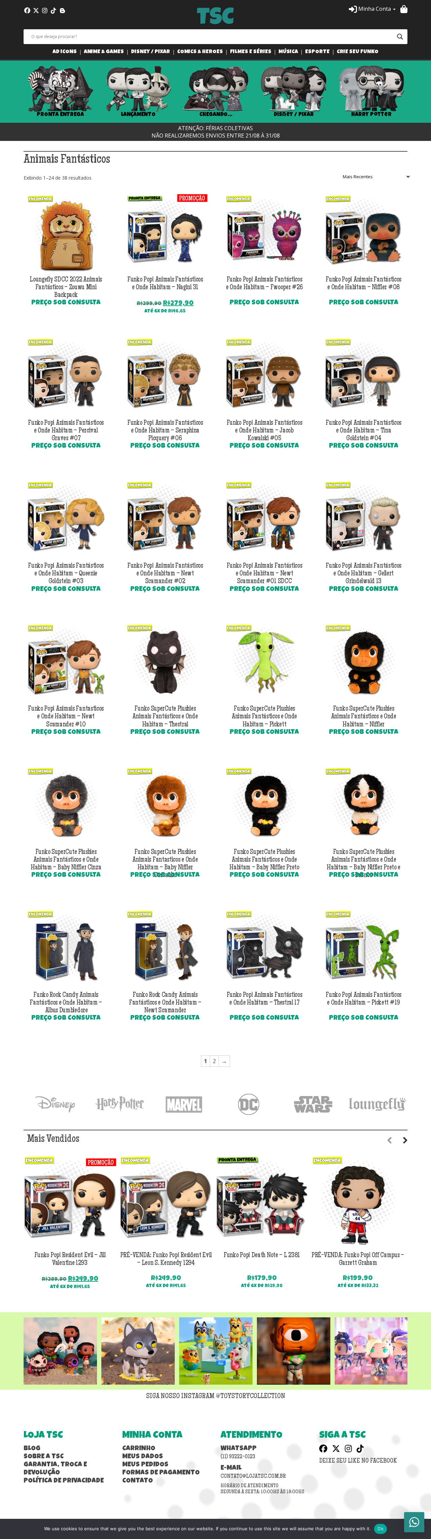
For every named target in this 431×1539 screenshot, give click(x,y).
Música (288, 52)
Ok (380, 1528)
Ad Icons (65, 52)
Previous (13, 92)
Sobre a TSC (44, 1457)
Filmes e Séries (250, 52)
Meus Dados (142, 1457)
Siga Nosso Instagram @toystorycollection (215, 1396)
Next (417, 92)
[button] (372, 8)
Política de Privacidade (64, 1481)
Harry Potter (371, 114)
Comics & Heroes (200, 52)
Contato (137, 1481)
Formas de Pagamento (161, 1473)
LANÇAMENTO (138, 114)
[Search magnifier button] (400, 36)
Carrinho (138, 1449)
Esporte (317, 52)
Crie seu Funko (357, 52)
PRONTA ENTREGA (60, 114)
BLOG (32, 1449)
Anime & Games (104, 52)
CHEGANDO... (215, 114)
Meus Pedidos (145, 1465)
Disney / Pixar (150, 52)
